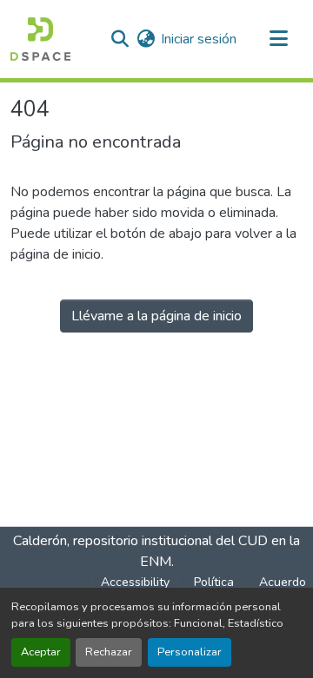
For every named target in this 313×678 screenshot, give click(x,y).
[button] (40, 39)
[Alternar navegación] (278, 39)
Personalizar (189, 652)
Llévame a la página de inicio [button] (156, 316)
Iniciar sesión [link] (198, 39)
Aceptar (41, 652)
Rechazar (108, 652)
